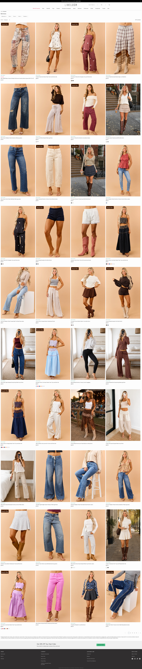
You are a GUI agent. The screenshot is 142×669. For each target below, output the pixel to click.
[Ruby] (7, 628)
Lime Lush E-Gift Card (91, 658)
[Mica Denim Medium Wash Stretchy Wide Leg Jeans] (18, 109)
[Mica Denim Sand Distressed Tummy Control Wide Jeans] (18, 476)
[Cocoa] (38, 264)
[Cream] (106, 567)
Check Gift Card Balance (91, 660)
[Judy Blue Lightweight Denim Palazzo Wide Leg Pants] (53, 476)
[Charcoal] (108, 142)
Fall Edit (48, 8)
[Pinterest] (140, 658)
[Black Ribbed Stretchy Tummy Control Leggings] (88, 354)
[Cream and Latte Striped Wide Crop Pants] (123, 415)
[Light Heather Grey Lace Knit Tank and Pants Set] (53, 415)
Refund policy (81, 667)
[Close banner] (140, 1)
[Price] (16, 16)
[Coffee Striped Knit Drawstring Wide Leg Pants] (123, 354)
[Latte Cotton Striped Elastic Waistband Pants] (53, 293)
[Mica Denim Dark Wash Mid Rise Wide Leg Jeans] (18, 170)
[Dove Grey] (71, 567)
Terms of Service (77, 667)
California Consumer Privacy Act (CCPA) (46, 664)
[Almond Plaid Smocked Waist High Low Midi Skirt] (123, 48)
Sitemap (133, 656)
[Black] (73, 80)
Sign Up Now (101, 644)
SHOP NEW (78, 1)
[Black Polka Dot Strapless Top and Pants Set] (18, 232)
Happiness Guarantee (45, 653)
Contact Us (89, 653)
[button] (18, 73)
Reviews (88, 656)
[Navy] (36, 264)
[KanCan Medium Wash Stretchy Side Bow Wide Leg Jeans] (123, 476)
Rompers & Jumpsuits (66, 8)
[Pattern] (27, 16)
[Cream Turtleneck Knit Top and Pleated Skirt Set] (123, 535)
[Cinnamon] (71, 80)
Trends (103, 8)
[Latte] (106, 142)
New (43, 8)
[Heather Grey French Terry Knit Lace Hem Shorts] (88, 232)
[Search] (102, 4)
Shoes (92, 8)
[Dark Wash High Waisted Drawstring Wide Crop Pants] (18, 354)
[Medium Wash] (106, 203)
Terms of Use (43, 658)
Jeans (74, 8)
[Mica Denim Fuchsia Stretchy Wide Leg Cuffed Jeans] (53, 596)
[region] (71, 1)
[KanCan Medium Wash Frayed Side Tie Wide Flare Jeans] (18, 293)
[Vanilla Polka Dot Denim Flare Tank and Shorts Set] (53, 48)
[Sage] (73, 567)
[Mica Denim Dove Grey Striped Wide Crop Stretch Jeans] (88, 535)
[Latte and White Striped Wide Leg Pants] (53, 109)
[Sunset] (111, 264)
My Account (3, 653)
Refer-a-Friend (134, 653)
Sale (108, 8)
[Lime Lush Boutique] (71, 5)
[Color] (21, 16)
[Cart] (109, 5)
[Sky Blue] (36, 386)
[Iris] (112, 264)
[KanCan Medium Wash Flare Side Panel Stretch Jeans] (88, 476)
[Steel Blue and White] (38, 142)
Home (2, 11)
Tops (53, 8)
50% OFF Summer (36, 8)
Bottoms (79, 8)
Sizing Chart (43, 656)
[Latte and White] (36, 142)
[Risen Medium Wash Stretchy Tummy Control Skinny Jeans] (123, 170)
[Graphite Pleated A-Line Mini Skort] (88, 596)
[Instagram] (135, 658)
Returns (2, 656)
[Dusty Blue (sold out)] (74, 567)
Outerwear (86, 8)
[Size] (11, 16)
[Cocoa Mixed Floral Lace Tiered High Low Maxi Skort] (88, 415)
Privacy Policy (43, 660)
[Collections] (6, 16)
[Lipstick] (108, 264)
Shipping (2, 658)
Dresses (58, 8)
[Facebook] (133, 658)
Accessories (97, 8)
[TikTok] (138, 658)
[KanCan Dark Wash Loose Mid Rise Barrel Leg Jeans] (53, 535)
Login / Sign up (91, 4)
